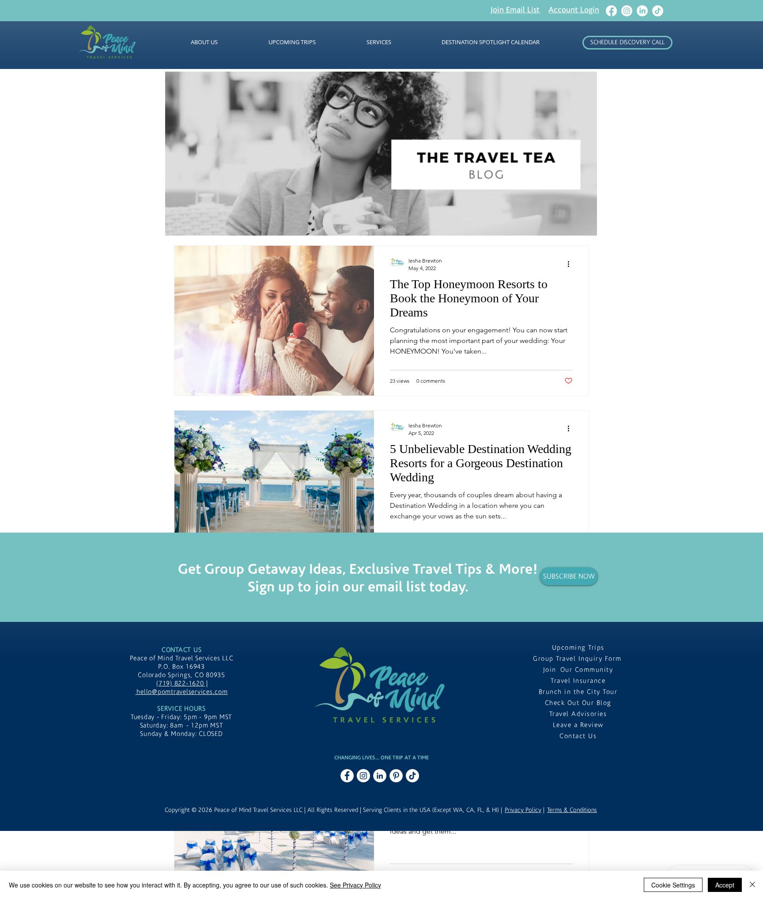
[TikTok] (657, 10)
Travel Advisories (578, 714)
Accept (724, 884)
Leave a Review (578, 725)
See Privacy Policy (355, 884)
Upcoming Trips (578, 647)
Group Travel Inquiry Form (578, 659)
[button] (515, 10)
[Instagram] (626, 10)
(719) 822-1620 (180, 683)
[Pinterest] (396, 775)
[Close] (752, 885)
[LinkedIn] (642, 10)
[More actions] (571, 264)
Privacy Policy (523, 810)
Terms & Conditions (572, 810)
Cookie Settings (673, 884)
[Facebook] (611, 10)
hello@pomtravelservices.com (182, 692)
